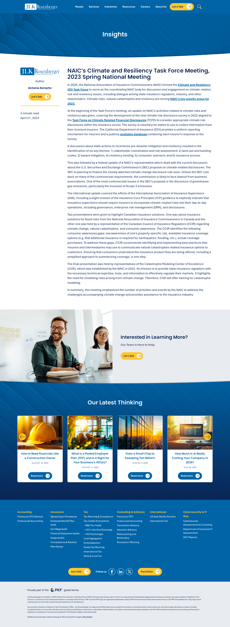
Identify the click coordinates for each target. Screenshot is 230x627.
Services (94, 6)
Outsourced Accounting (30, 521)
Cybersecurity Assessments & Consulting (197, 522)
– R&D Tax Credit (92, 525)
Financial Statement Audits (65, 533)
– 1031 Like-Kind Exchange (98, 529)
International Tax (93, 551)
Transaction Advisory (128, 525)
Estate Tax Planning (94, 547)
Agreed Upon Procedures (64, 516)
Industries (111, 6)
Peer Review (57, 546)
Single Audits (57, 537)
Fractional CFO (125, 516)
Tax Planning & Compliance (98, 516)
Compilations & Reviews (64, 542)
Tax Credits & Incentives (96, 521)
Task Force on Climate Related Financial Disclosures (109, 120)
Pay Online (147, 571)
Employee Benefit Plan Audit (62, 522)
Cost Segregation (93, 538)
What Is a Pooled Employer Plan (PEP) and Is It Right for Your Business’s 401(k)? (90, 458)
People (79, 6)
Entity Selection (92, 542)
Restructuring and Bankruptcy (126, 536)
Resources (128, 6)
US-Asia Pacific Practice (163, 516)
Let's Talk (178, 6)
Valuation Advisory (127, 529)
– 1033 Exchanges (93, 534)
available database (134, 134)
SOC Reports (190, 537)
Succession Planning (128, 542)
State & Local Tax (93, 556)
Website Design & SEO (56, 617)
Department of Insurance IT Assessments (197, 531)
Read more (37, 475)
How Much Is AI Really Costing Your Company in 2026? (190, 458)
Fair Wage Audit (59, 529)
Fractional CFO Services (30, 516)
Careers (145, 6)
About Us (161, 6)
